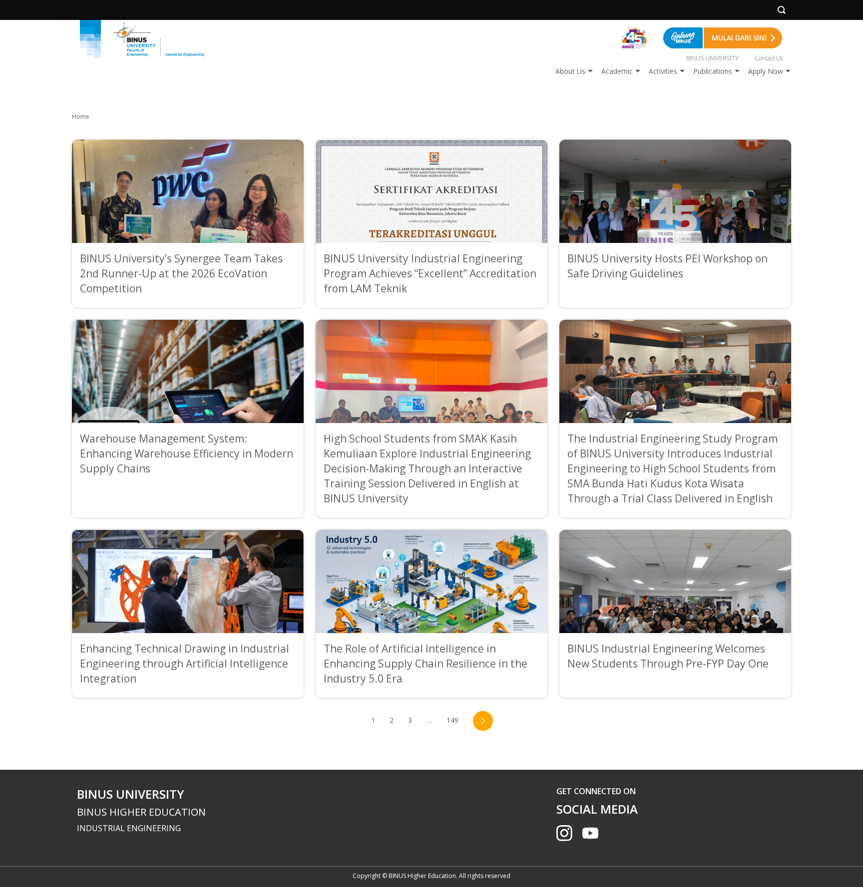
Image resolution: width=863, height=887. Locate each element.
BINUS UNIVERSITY (712, 58)
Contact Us (769, 58)
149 (452, 720)
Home (80, 116)
